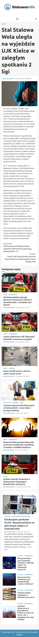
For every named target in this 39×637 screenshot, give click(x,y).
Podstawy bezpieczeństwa (21, 516)
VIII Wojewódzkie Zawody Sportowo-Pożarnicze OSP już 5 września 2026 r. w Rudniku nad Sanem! (19, 282)
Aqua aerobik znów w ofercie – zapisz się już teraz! (19, 356)
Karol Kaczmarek (8, 78)
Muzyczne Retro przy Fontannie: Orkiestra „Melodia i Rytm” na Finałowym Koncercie (9, 563)
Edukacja (7, 516)
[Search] (36, 19)
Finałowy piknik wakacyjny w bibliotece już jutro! (9, 594)
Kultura (20, 555)
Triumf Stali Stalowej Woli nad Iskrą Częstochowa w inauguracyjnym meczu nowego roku (20, 258)
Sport (4, 24)
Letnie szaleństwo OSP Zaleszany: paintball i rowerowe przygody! (19, 322)
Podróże (15, 402)
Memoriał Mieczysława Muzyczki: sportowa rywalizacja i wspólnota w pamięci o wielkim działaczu (19, 427)
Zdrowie (12, 368)
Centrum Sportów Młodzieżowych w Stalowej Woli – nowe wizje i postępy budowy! (19, 390)
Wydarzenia (13, 294)
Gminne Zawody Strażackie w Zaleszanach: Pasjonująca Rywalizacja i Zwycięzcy (19, 464)
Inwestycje (7, 402)
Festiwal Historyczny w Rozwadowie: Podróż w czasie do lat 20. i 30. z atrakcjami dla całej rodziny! (9, 612)
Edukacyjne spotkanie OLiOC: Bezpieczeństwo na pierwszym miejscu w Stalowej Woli (19, 504)
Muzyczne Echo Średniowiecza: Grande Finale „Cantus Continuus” (9, 579)
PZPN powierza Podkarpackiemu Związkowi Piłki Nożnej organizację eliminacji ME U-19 (17, 247)
